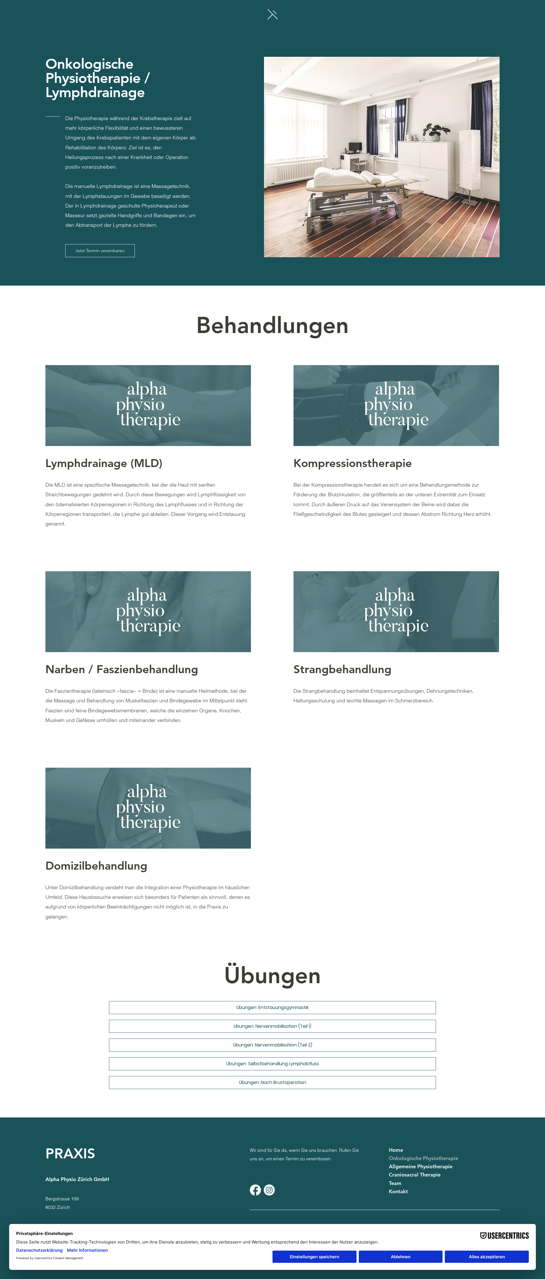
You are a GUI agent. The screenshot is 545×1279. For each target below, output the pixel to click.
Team (395, 1183)
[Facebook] (255, 1190)
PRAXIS (70, 1153)
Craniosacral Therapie (415, 1174)
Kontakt (398, 1191)
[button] (272, 14)
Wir (253, 1150)
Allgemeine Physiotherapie (420, 1166)
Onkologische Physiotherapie (423, 1158)
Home (396, 1150)
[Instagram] (269, 1190)
